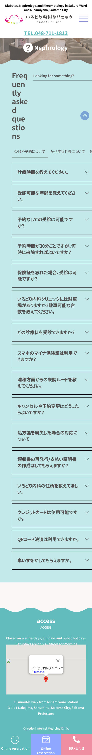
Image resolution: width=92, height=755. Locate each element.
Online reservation (46, 750)
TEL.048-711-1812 (46, 33)
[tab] (30, 151)
